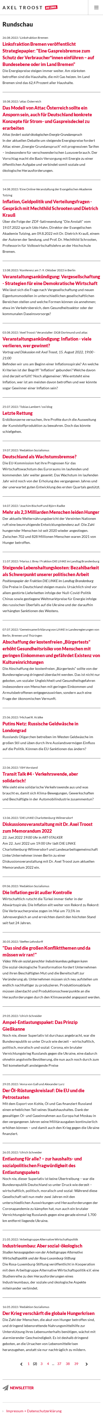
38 (68, 1363)
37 (59, 1363)
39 (76, 1363)
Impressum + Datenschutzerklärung (34, 1411)
